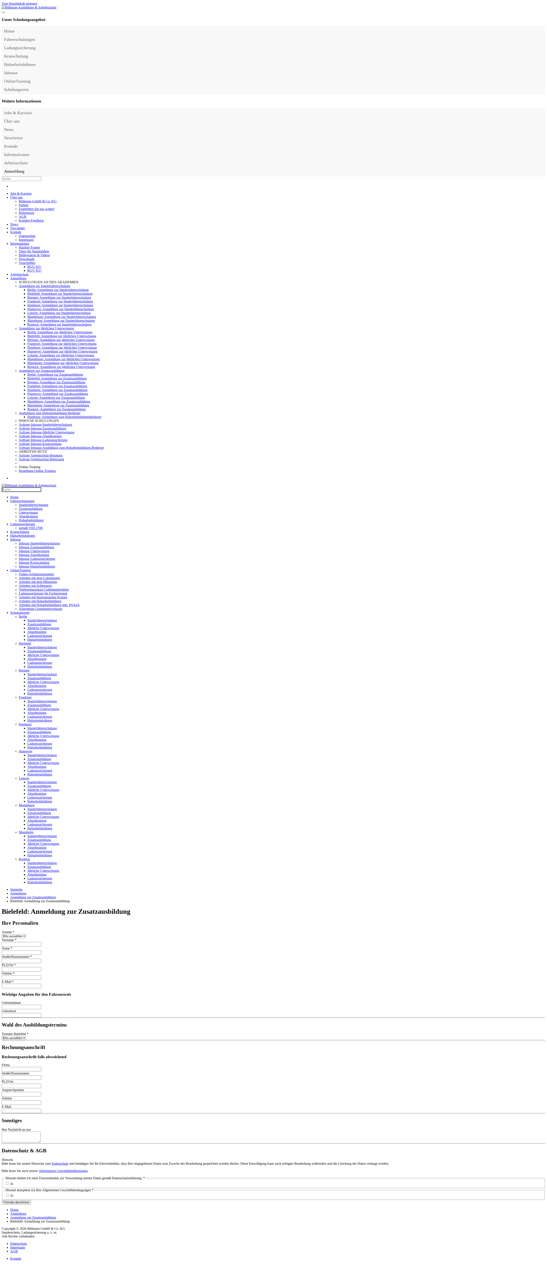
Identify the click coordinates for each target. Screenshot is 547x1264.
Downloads (26, 259)
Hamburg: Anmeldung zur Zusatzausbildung (57, 390)
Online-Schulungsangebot (36, 574)
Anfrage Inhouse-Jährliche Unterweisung (46, 432)
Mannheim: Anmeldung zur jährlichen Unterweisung (63, 363)
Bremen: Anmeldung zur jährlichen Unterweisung (61, 340)
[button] (541, 39)
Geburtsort (9, 1011)
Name (7, 948)
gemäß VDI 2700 (31, 528)
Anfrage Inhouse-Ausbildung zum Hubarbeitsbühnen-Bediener (61, 448)
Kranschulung (16, 56)
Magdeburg (26, 805)
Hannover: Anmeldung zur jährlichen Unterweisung (62, 351)
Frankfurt (25, 697)
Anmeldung (14, 171)
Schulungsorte (16, 89)
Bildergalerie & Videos (34, 255)
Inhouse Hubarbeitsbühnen (37, 566)
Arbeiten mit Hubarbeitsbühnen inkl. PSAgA (49, 605)
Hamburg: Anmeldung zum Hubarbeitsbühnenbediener (64, 417)
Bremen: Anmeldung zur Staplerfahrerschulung (59, 297)
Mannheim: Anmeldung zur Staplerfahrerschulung (61, 320)
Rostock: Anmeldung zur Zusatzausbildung (56, 409)
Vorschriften (27, 263)
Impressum (26, 240)
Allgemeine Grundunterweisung (40, 609)
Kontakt (11, 146)
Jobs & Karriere (18, 112)
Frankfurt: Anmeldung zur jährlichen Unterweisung (62, 344)
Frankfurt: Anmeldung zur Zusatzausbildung (57, 386)
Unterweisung (28, 512)
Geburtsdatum (11, 1002)
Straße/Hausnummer (17, 956)
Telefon (8, 973)
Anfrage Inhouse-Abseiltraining (40, 436)
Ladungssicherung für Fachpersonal (43, 593)
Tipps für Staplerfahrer (34, 251)
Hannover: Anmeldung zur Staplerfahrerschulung (60, 309)
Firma (6, 1065)
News (9, 129)
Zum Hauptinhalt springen (19, 3)
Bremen (24, 670)
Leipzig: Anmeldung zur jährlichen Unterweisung (60, 355)
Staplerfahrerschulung (33, 505)
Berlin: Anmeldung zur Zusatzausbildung (55, 374)
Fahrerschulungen (19, 39)
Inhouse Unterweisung (34, 551)
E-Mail (8, 982)
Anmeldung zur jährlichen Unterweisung (46, 328)
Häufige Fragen (29, 247)
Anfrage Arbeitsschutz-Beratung (40, 455)
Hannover (25, 751)
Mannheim (26, 832)
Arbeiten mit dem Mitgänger (38, 582)
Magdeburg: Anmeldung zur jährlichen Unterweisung (63, 359)
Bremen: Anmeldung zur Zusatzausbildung (56, 382)
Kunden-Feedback (31, 220)
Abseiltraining (28, 516)
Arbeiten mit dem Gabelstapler (39, 578)
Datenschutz (27, 236)
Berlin (23, 616)
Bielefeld (25, 643)
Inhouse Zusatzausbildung (36, 547)
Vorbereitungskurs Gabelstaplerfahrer (44, 589)
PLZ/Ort (9, 965)
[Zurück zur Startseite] (29, 7)
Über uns (12, 121)
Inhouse (11, 72)
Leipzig (24, 778)
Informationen (16, 154)
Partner (23, 205)
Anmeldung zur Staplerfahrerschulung (44, 286)
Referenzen (26, 213)
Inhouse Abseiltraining (34, 555)
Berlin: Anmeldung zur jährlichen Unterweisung (59, 332)
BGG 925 (34, 267)
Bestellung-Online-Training (37, 471)
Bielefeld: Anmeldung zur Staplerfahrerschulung (60, 293)
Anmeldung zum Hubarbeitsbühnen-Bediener (49, 413)
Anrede (8, 932)
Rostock (24, 859)
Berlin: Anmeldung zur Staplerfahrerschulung (58, 290)
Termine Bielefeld (15, 1034)
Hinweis (7, 1160)
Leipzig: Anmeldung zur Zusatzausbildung (56, 397)
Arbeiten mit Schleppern (35, 585)
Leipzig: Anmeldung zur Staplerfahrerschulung (59, 313)
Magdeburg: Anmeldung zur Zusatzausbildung (58, 401)
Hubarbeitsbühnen (20, 64)
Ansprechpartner (13, 1090)
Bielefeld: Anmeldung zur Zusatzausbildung (57, 378)
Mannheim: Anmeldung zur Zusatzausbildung (58, 405)
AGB (22, 216)
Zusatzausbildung (31, 508)
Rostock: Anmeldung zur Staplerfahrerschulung (59, 324)
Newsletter (13, 137)
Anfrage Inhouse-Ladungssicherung (43, 440)
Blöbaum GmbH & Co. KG (38, 201)
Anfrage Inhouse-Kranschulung (40, 444)
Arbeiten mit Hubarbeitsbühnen (40, 601)
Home (9, 31)
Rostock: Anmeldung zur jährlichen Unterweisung (61, 367)
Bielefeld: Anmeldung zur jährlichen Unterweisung (61, 336)
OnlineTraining (17, 81)
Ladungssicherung (20, 47)
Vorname (9, 940)
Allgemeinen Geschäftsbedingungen (63, 1171)
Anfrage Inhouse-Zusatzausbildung (42, 428)
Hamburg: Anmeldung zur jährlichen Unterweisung (62, 347)
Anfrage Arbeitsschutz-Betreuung (41, 459)
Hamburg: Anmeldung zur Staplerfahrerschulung (60, 305)
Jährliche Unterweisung (43, 628)
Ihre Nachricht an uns (16, 1129)
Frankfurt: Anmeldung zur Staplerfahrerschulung (60, 301)
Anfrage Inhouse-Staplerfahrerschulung (45, 424)
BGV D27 (34, 270)
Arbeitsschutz (16, 162)
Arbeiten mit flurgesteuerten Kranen (43, 597)
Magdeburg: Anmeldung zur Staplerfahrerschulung (61, 317)
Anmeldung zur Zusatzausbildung (42, 370)
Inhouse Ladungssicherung (37, 559)
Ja (11, 1183)
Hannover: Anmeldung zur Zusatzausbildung (57, 394)
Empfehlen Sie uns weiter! (36, 209)
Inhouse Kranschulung (34, 562)
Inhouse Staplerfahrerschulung (39, 543)
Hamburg (25, 724)
